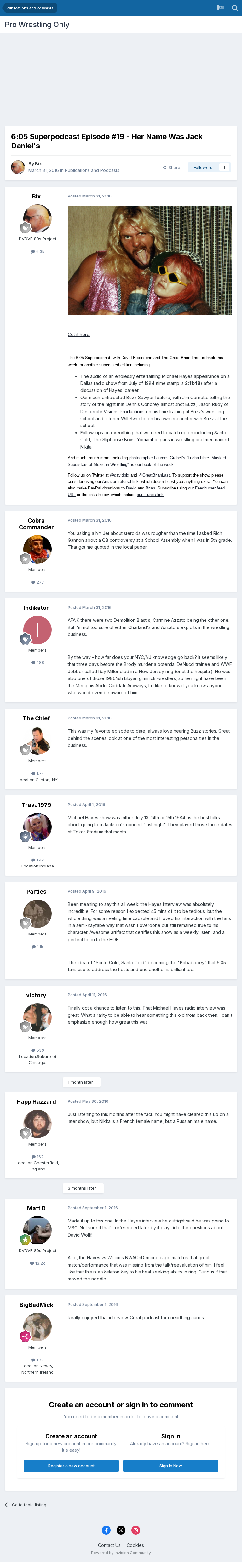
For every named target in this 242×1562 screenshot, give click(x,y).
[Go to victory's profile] (37, 1017)
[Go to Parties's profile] (37, 914)
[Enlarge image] (150, 260)
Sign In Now (170, 1465)
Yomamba (147, 439)
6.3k (39, 251)
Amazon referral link (120, 481)
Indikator (36, 607)
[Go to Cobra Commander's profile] (37, 549)
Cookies (135, 1545)
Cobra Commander (36, 524)
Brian (150, 488)
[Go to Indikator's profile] (37, 630)
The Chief (36, 718)
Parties (36, 891)
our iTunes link (150, 494)
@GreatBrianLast (154, 475)
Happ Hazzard (36, 1101)
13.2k (39, 1263)
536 (39, 1050)
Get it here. (79, 334)
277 (39, 582)
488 (39, 662)
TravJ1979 (36, 805)
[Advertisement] (121, 77)
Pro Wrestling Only (37, 24)
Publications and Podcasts (92, 170)
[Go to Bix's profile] (18, 167)
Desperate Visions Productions (112, 411)
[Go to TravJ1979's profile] (37, 827)
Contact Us (109, 1545)
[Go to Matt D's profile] (37, 1230)
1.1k (39, 946)
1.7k (39, 773)
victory (36, 995)
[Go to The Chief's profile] (37, 740)
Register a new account (71, 1465)
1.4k (39, 859)
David (131, 488)
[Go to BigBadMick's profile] (37, 1327)
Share (173, 167)
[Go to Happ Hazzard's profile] (37, 1124)
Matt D (36, 1208)
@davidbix (119, 475)
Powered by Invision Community (121, 1552)
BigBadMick (36, 1305)
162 (39, 1156)
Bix (38, 163)
